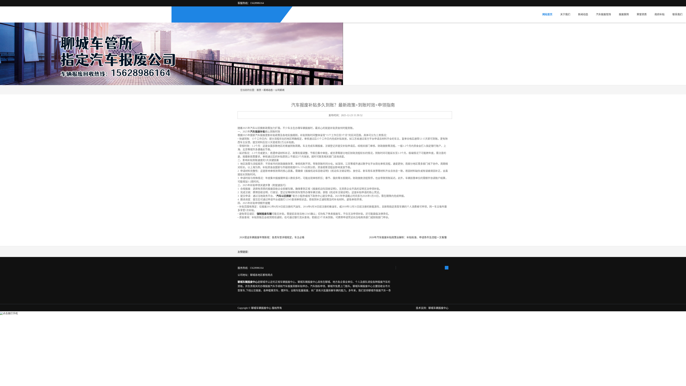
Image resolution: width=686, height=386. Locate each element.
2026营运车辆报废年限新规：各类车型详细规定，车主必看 (272, 237)
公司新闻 (279, 90)
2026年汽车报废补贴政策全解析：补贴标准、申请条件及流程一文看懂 (408, 237)
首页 (259, 90)
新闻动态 (583, 14)
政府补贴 (660, 14)
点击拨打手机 (10, 313)
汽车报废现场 (603, 14)
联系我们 (677, 14)
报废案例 (624, 14)
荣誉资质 (642, 14)
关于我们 (565, 14)
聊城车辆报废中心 (261, 308)
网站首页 (547, 14)
